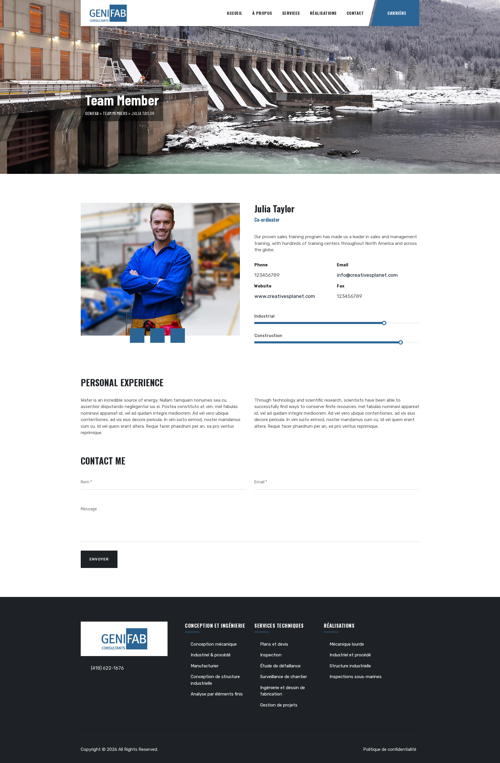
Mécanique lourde (347, 644)
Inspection (271, 655)
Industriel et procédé (350, 655)
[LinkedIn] (177, 335)
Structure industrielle (350, 666)
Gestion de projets (278, 705)
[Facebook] (137, 335)
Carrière (396, 13)
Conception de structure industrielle (215, 680)
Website (262, 286)
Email (342, 265)
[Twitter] (157, 335)
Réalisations (323, 13)
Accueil (234, 13)
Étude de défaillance (280, 666)
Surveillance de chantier (283, 676)
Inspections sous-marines (356, 676)
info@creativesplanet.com (367, 275)
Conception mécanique (214, 644)
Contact (355, 13)
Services (291, 13)
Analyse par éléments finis (217, 694)
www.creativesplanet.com (284, 296)
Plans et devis (274, 644)
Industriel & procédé (211, 655)
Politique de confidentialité (389, 749)
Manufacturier (204, 666)
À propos (262, 13)
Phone (261, 265)
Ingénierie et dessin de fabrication (282, 691)
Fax (340, 286)
